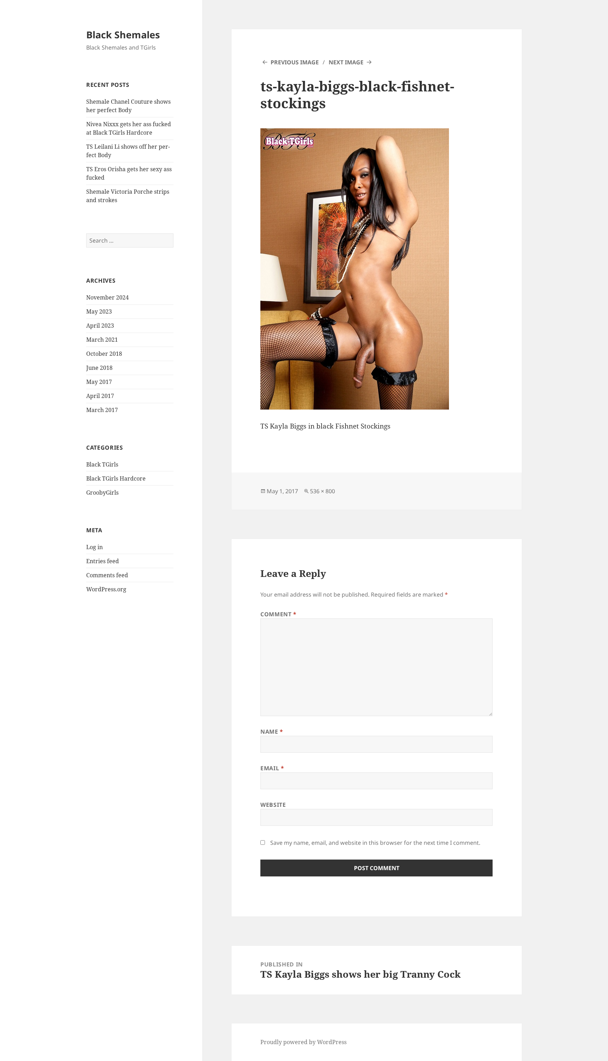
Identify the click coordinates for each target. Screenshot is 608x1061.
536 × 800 (322, 491)
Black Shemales (123, 34)
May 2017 (99, 382)
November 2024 (107, 297)
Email (272, 768)
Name (271, 731)
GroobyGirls (102, 492)
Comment (278, 614)
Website (273, 805)
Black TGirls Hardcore (116, 478)
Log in (94, 547)
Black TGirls (102, 464)
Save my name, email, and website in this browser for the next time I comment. (375, 843)
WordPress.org (106, 589)
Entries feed (102, 561)
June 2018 (99, 368)
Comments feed (107, 575)
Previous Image (295, 62)
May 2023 (99, 311)
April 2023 (100, 325)
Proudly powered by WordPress (303, 1042)
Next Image (346, 62)
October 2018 (104, 354)
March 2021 (102, 339)
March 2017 (102, 410)
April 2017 (100, 396)
